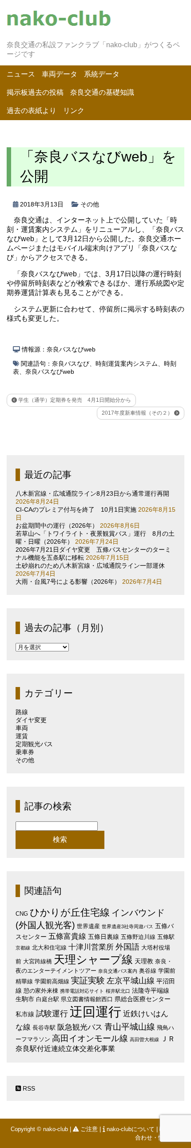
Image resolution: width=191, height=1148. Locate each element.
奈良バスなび (70, 363)
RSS (28, 1088)
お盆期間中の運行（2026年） (57, 525)
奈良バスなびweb (49, 371)
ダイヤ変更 (31, 720)
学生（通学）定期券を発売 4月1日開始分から (74, 400)
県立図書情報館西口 (87, 999)
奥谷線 (147, 970)
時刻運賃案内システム (127, 363)
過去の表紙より (31, 110)
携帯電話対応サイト (82, 991)
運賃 (22, 736)
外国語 (127, 946)
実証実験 (88, 980)
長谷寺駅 (44, 1027)
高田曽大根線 (144, 1039)
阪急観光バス (80, 1027)
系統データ (101, 74)
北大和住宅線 (49, 947)
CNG (22, 913)
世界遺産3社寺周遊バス (127, 926)
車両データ (59, 74)
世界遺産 (88, 926)
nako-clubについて (130, 1129)
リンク (73, 110)
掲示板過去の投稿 (35, 92)
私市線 (25, 1014)
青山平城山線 (129, 1026)
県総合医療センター (143, 998)
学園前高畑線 (52, 981)
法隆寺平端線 (150, 990)
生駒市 (25, 998)
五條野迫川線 (138, 937)
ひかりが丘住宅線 (70, 912)
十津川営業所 (91, 947)
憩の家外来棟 (41, 990)
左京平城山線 (131, 980)
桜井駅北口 (118, 991)
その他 (89, 204)
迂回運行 (95, 1011)
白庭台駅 (47, 999)
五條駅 (166, 937)
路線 (22, 711)
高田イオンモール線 (90, 1038)
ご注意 (89, 1129)
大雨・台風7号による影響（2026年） (68, 581)
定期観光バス (34, 744)
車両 (22, 728)
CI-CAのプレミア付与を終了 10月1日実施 (76, 509)
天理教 (144, 961)
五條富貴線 (67, 936)
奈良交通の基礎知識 (102, 92)
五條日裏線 (103, 936)
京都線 (23, 947)
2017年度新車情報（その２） (138, 413)
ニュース (21, 74)
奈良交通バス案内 (117, 971)
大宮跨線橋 (37, 961)
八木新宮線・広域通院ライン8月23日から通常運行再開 (92, 493)
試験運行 (52, 1013)
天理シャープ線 (93, 960)
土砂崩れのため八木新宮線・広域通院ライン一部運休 (90, 565)
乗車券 (25, 752)
